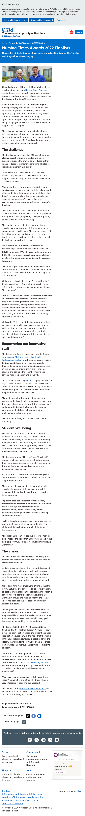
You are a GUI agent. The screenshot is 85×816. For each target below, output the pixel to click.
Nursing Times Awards (35, 90)
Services (6, 752)
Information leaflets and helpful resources (22, 794)
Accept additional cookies (14, 20)
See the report (59, 772)
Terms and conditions (12, 803)
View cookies (62, 20)
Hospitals (7, 770)
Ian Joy (29, 380)
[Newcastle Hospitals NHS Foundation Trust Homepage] (23, 32)
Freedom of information (14, 797)
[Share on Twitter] (28, 715)
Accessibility (8, 800)
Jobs (28, 770)
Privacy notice (22, 800)
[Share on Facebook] (33, 715)
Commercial (33, 752)
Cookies (35, 800)
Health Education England (32, 662)
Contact (6, 791)
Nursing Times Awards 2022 (33, 688)
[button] (71, 32)
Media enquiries (36, 797)
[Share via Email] (39, 715)
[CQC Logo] (61, 757)
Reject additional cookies (41, 20)
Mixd (79, 791)
